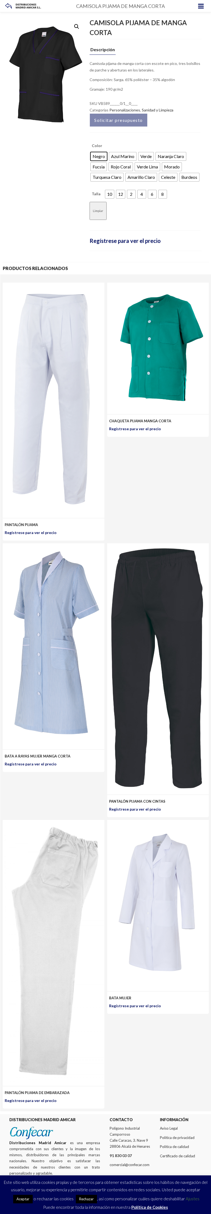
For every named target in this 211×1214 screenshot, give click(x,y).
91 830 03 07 (121, 1155)
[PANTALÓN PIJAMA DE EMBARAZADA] (53, 823)
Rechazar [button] (86, 1199)
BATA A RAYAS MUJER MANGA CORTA (37, 756)
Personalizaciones (124, 110)
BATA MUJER (120, 998)
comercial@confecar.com (129, 1165)
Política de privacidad (177, 1137)
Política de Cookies (149, 1207)
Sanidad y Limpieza (157, 110)
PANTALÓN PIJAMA (21, 525)
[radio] (99, 156)
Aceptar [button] (22, 1199)
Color (97, 145)
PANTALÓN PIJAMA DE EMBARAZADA (37, 1092)
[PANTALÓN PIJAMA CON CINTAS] (158, 546)
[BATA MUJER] (158, 823)
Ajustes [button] (192, 1198)
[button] (77, 26)
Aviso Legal (169, 1128)
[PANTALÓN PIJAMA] (53, 285)
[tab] (103, 51)
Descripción (102, 49)
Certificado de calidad (177, 1156)
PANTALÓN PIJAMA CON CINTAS (137, 801)
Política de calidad (174, 1146)
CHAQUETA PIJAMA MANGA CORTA (140, 421)
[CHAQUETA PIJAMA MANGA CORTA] (158, 285)
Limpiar (98, 211)
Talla (96, 193)
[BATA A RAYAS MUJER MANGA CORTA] (53, 546)
